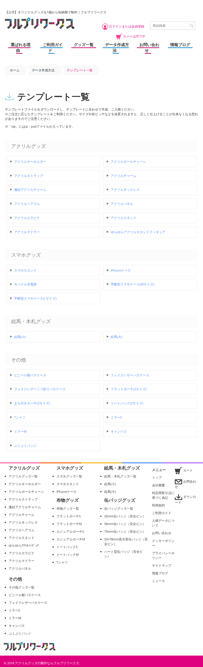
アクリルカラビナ (27, 218)
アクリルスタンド (123, 218)
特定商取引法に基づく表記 (163, 495)
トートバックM (67, 554)
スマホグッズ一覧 (69, 476)
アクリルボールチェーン (128, 161)
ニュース (158, 581)
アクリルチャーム (123, 175)
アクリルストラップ (28, 175)
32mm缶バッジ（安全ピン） (125, 516)
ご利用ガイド (53, 47)
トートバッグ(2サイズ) (127, 403)
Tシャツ (19, 417)
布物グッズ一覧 (67, 508)
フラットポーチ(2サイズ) (129, 389)
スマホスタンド (25, 270)
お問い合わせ (149, 47)
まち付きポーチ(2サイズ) (32, 403)
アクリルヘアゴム (27, 203)
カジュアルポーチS (70, 531)
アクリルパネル (122, 203)
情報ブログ (180, 44)
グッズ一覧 (84, 44)
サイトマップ (161, 565)
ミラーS (116, 417)
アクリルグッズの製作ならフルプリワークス (47, 663)
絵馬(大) (116, 336)
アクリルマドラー (27, 232)
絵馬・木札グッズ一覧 (120, 476)
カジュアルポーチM (70, 539)
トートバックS (66, 547)
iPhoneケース (121, 270)
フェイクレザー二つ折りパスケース (40, 389)
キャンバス (119, 431)
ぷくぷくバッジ (25, 445)
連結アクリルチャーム (30, 189)
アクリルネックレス (125, 189)
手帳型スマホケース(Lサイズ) (35, 298)
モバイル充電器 (25, 284)
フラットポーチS (68, 516)
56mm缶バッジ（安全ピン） (125, 524)
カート (188, 470)
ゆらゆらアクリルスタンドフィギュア (138, 232)
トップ (157, 477)
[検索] (191, 26)
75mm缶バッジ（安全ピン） (125, 531)
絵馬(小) (20, 336)
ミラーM (20, 431)
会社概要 (158, 485)
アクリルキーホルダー (30, 161)
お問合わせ (185, 484)
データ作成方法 (117, 47)
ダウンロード (185, 499)
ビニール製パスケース (30, 375)
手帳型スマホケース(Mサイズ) (132, 284)
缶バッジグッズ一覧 (118, 508)
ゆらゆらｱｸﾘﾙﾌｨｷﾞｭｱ (24, 545)
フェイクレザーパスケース (130, 375)
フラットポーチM (69, 524)
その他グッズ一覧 (21, 587)
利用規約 (158, 505)
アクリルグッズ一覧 (23, 476)
